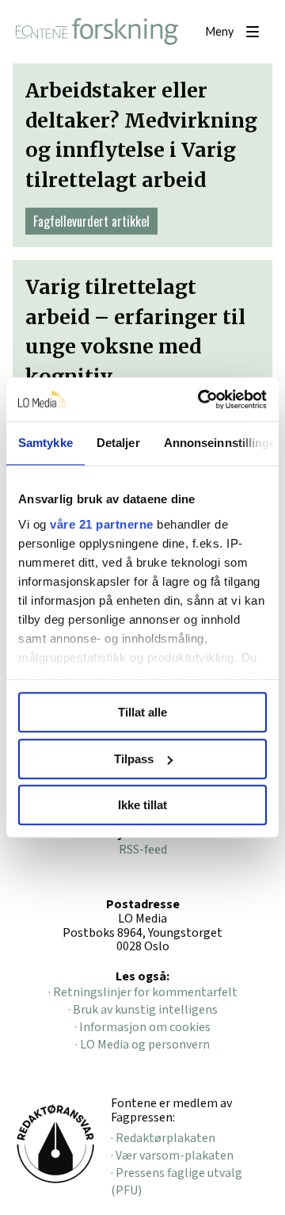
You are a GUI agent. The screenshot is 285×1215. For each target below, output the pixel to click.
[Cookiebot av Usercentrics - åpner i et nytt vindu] (201, 399)
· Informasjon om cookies (142, 1027)
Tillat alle (142, 712)
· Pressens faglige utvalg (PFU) (176, 1181)
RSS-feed (143, 849)
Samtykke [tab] (45, 442)
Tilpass (134, 759)
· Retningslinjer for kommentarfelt (143, 992)
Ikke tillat (142, 805)
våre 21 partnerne (102, 524)
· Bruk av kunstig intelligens (143, 1009)
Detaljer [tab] (118, 442)
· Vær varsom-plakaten (172, 1155)
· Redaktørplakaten (163, 1138)
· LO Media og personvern (142, 1044)
